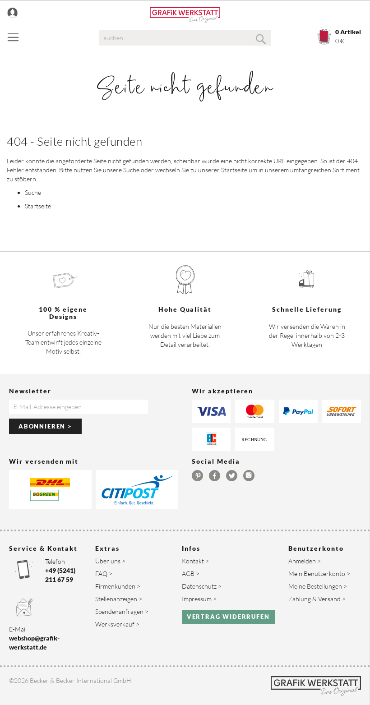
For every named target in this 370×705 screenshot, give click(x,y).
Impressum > (199, 599)
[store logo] (185, 15)
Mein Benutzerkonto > (319, 573)
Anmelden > (304, 561)
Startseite (234, 170)
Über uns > (110, 561)
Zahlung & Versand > (317, 599)
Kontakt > (195, 561)
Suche (131, 170)
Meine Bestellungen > (317, 586)
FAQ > (103, 573)
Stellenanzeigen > (118, 599)
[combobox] (185, 38)
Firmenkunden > (117, 586)
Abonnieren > (45, 426)
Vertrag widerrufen (228, 616)
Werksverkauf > (117, 624)
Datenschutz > (202, 586)
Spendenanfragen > (121, 611)
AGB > (190, 573)
